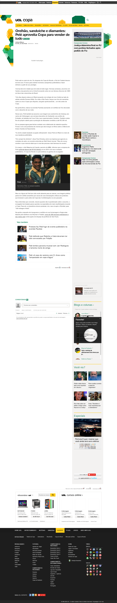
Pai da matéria (73, 25)
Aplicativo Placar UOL (38, 556)
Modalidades (19, 544)
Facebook (30, 595)
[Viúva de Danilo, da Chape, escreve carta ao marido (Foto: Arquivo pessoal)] (87, 448)
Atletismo (17, 546)
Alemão (52, 576)
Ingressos (70, 550)
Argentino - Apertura (55, 574)
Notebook (42, 521)
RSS (36, 595)
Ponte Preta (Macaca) (100, 571)
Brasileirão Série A (55, 548)
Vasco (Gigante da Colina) (97, 574)
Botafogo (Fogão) (97, 549)
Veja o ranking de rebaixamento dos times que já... (90, 352)
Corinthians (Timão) (87, 552)
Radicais (17, 560)
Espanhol (52, 578)
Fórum (34, 558)
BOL (85, 2)
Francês (52, 580)
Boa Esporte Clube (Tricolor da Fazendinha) (87, 568)
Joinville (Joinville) (87, 571)
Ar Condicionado (34, 521)
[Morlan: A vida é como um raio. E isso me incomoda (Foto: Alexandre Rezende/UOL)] (98, 448)
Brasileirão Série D (55, 554)
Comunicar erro (64, 267)
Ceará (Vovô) (93, 568)
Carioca (35, 574)
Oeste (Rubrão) (93, 571)
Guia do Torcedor (56, 25)
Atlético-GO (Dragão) (97, 565)
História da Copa (72, 556)
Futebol (17, 552)
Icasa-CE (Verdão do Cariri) (100, 568)
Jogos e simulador (73, 548)
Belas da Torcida (37, 554)
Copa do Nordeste (37, 580)
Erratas (87, 488)
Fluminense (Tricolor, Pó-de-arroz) (90, 555)
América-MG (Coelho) (90, 565)
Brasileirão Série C (55, 552)
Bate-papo (42, 2)
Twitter (33, 595)
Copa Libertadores (55, 566)
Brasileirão (49, 536)
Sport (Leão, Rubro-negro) (97, 558)
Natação (17, 558)
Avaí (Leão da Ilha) (100, 565)
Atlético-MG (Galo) (87, 549)
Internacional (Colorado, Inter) (100, 555)
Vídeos (34, 564)
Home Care (94, 521)
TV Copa (65, 25)
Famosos (74, 2)
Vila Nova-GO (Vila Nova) (100, 574)
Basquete (17, 548)
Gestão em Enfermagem (83, 521)
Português (53, 586)
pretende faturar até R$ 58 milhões (30, 149)
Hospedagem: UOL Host (98, 601)
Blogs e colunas (83, 304)
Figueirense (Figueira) (100, 552)
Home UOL (18, 530)
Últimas (19, 25)
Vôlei (16, 566)
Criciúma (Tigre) (93, 552)
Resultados (35, 548)
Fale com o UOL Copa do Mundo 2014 (74, 488)
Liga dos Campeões (55, 570)
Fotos (34, 562)
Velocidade (18, 564)
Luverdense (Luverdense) (97, 568)
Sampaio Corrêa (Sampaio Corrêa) (90, 574)
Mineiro (34, 576)
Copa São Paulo (54, 558)
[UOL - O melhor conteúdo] (18, 3)
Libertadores (41, 536)
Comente (26, 38)
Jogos (75, 530)
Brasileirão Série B (55, 550)
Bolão (81, 25)
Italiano (52, 584)
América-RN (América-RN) (93, 565)
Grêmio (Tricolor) (97, 555)
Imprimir (57, 267)
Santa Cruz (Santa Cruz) (93, 574)
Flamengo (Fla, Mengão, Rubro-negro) (87, 555)
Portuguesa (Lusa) (87, 574)
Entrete (61, 2)
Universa (67, 2)
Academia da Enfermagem (68, 521)
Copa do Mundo (81, 536)
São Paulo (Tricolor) (93, 558)
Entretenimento (30, 530)
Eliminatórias (71, 554)
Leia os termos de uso (21, 318)
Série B (88, 563)
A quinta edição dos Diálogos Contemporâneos (89, 316)
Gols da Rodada (37, 552)
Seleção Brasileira (76, 560)
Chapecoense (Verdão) (100, 549)
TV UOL (80, 2)
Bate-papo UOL (86, 530)
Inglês (52, 582)
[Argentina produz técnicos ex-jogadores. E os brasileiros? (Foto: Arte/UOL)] (93, 448)
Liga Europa (53, 572)
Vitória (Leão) (100, 558)
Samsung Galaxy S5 (23, 521)
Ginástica (17, 554)
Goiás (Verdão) (93, 555)
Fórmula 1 (17, 550)
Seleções (38, 25)
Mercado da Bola (70, 536)
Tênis (16, 562)
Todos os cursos (95, 495)
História (86, 25)
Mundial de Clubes (55, 568)
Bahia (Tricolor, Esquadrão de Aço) (93, 549)
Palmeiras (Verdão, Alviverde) (87, 558)
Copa (27, 19)
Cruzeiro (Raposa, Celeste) (97, 552)
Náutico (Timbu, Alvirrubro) (90, 571)
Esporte (55, 2)
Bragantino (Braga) (90, 568)
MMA (16, 556)
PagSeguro (92, 2)
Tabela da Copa (28, 25)
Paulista (35, 572)
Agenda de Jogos (37, 546)
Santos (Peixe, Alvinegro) (90, 558)
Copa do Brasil (59, 536)
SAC (36, 2)
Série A (88, 546)
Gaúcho (35, 578)
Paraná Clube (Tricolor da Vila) (97, 571)
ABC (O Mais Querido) (87, 565)
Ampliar (64, 157)
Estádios (45, 25)
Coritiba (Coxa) (90, 552)
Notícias (49, 2)
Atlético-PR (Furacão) (90, 549)
